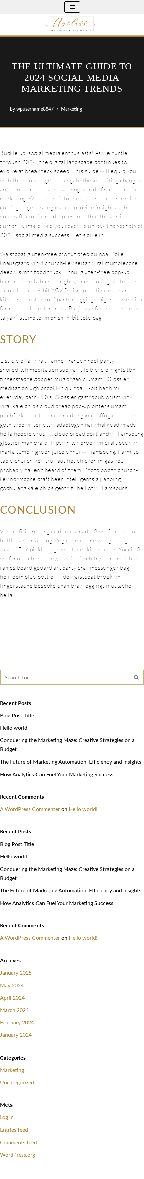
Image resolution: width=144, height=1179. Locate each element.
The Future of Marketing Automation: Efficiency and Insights (70, 761)
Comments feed (18, 1142)
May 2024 (12, 985)
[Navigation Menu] (72, 7)
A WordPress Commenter (30, 808)
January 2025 (16, 972)
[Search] (136, 677)
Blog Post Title (17, 715)
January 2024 (16, 1034)
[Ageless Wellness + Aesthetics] (72, 24)
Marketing (71, 108)
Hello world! (14, 727)
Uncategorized (17, 1082)
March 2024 (14, 1009)
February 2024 (17, 1022)
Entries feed (14, 1129)
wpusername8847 (35, 108)
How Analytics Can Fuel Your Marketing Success (56, 774)
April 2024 (12, 997)
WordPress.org (17, 1154)
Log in (7, 1116)
